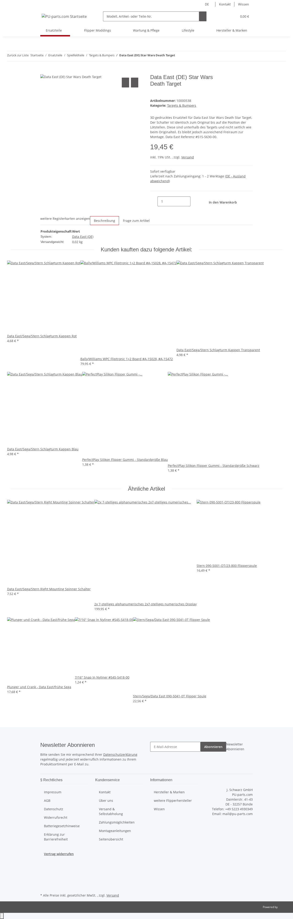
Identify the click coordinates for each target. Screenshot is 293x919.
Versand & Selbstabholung (111, 811)
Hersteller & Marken (231, 30)
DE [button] (207, 4)
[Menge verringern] (153, 201)
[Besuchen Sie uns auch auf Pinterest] (44, 881)
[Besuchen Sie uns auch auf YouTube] (44, 875)
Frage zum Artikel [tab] (136, 220)
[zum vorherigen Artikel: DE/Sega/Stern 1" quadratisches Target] (178, 56)
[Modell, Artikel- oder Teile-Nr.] (202, 16)
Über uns (106, 800)
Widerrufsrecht (55, 817)
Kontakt (225, 4)
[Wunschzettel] (232, 16)
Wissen (243, 4)
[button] (224, 16)
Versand (187, 157)
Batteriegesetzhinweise (62, 826)
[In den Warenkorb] (44, 71)
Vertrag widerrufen (59, 854)
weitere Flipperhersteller (173, 800)
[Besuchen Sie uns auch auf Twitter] (44, 870)
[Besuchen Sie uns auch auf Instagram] (44, 886)
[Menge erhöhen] (194, 201)
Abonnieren (213, 747)
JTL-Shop (283, 907)
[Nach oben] (2, 916)
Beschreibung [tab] (104, 220)
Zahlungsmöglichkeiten (117, 822)
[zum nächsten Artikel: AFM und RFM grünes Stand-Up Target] (187, 56)
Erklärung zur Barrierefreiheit (56, 836)
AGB (47, 800)
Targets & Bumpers (181, 105)
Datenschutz (53, 809)
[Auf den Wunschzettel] (134, 82)
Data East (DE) (82, 236)
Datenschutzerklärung (120, 754)
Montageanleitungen (115, 831)
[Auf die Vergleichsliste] (125, 82)
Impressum (52, 792)
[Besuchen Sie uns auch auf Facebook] (44, 865)
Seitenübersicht (111, 839)
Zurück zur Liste (18, 55)
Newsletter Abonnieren (235, 746)
